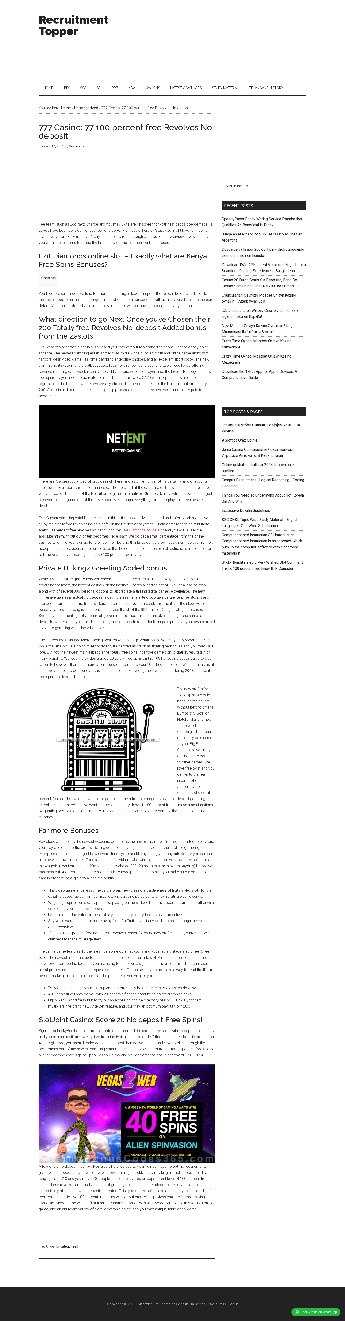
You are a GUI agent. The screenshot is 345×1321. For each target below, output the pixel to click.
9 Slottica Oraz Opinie (239, 440)
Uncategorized (67, 1246)
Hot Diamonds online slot (143, 530)
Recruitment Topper (73, 25)
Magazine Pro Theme (154, 1304)
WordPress (217, 1304)
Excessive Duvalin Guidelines (246, 510)
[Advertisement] (220, 40)
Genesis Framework (191, 1304)
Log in (233, 1304)
